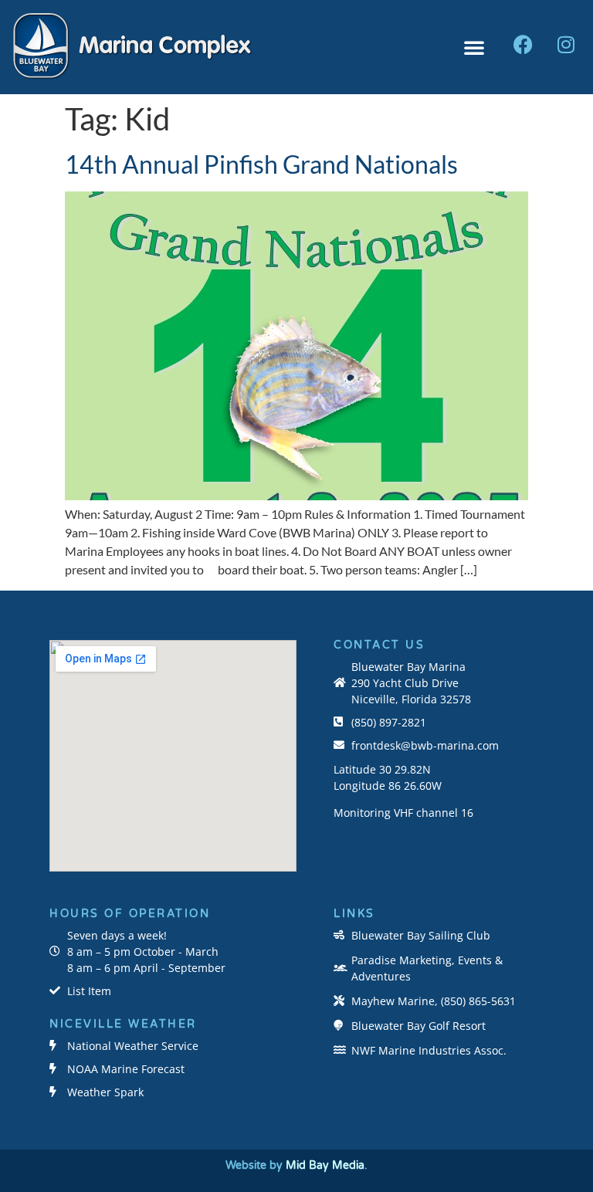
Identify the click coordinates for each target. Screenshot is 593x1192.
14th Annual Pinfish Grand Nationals (261, 164)
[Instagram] (566, 44)
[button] (474, 47)
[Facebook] (523, 44)
